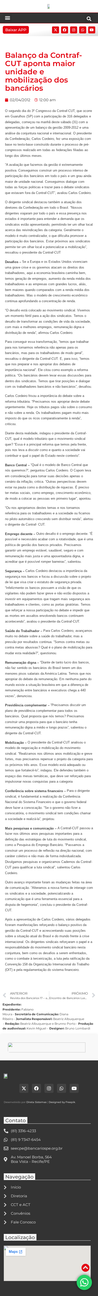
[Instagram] (73, 29)
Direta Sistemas (36, 1102)
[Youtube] (91, 29)
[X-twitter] (55, 29)
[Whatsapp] (82, 29)
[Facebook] (64, 29)
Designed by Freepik (62, 1102)
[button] (7, 18)
